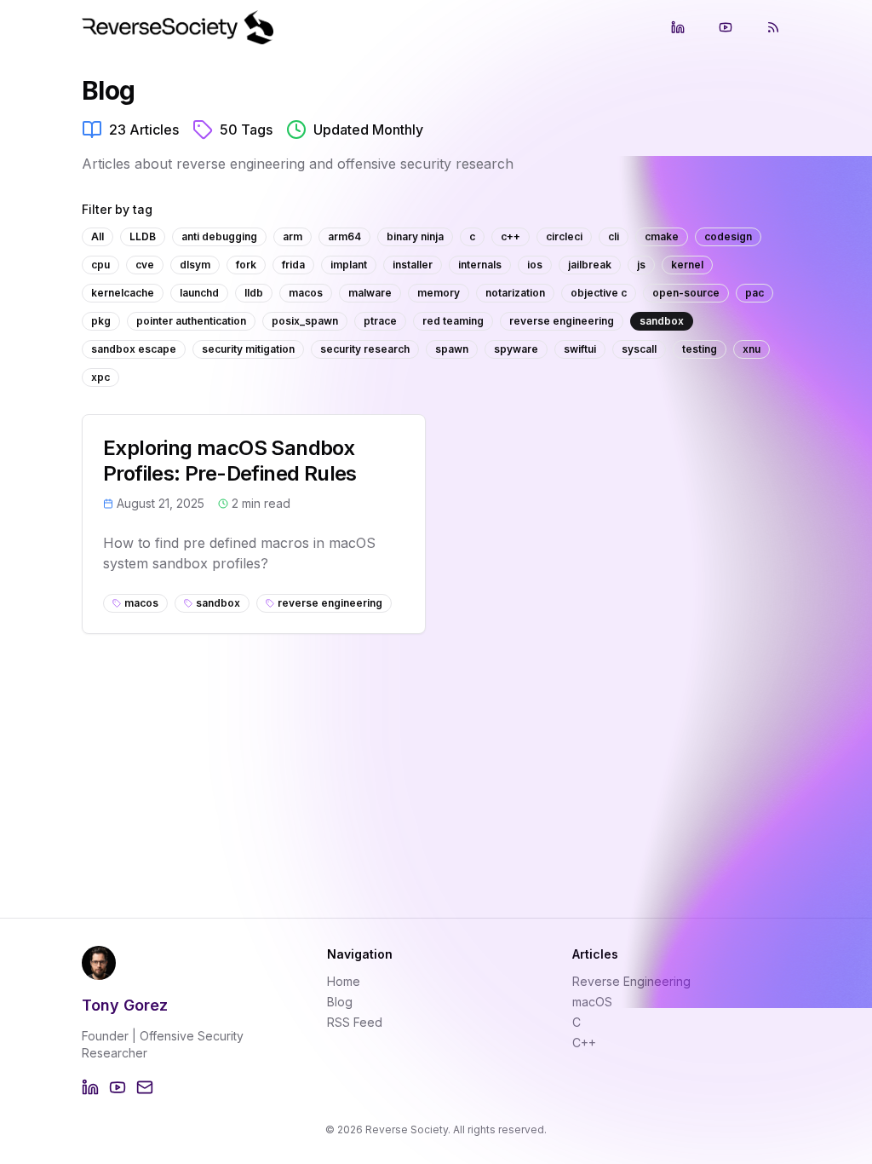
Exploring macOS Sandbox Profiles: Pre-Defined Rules (230, 460)
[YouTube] (117, 1087)
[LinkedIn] (90, 1087)
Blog (340, 1001)
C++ (584, 1042)
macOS (592, 1001)
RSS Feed (354, 1022)
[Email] (144, 1087)
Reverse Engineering (631, 981)
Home (343, 981)
